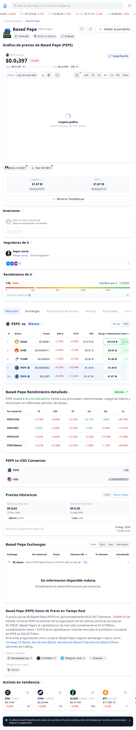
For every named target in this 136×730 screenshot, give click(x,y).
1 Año (107, 494)
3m (105, 75)
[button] (68, 13)
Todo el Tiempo (120, 494)
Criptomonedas (13, 21)
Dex (110, 544)
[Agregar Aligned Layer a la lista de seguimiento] (93, 692)
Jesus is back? (17, 167)
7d (92, 75)
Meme (33, 323)
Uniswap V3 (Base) (18, 642)
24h (86, 75)
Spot (102, 544)
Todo (125, 75)
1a (111, 75)
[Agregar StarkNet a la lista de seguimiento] (60, 692)
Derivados (122, 544)
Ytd (118, 75)
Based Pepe (33, 21)
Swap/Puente (120, 56)
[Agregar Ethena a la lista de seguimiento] (27, 692)
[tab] (11, 75)
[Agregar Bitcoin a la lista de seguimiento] (125, 692)
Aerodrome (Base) (44, 642)
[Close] (128, 562)
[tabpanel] (68, 120)
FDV (126, 323)
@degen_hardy (20, 255)
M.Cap (116, 323)
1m (99, 75)
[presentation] (20, 658)
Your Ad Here (43, 167)
